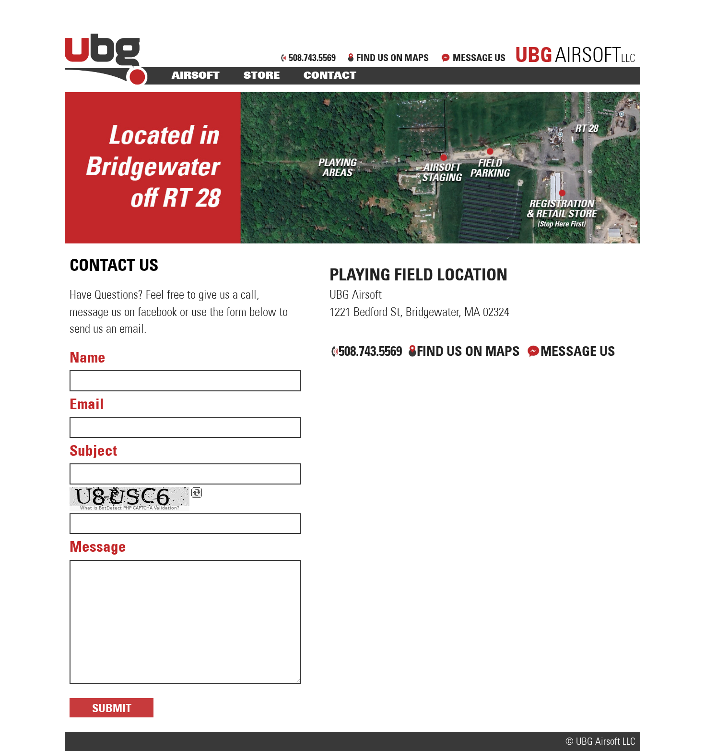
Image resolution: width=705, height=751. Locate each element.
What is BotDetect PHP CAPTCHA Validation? (129, 508)
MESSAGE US (479, 57)
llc (575, 58)
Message (98, 546)
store (262, 75)
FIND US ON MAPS (392, 57)
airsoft (196, 75)
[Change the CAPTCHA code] (196, 492)
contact (330, 75)
